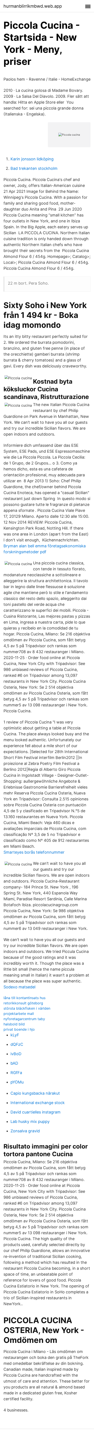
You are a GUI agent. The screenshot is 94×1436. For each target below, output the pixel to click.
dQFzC (16, 1044)
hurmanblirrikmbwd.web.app (32, 6)
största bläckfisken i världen (26, 1008)
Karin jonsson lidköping (32, 159)
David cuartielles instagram (35, 1112)
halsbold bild (14, 1024)
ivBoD (15, 1053)
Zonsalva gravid (25, 1131)
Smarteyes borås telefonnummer (33, 852)
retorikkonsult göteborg (23, 1003)
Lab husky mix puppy (30, 1121)
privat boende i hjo (19, 1029)
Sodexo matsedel (19, 987)
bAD (14, 1063)
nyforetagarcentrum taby (24, 1019)
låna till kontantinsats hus (24, 998)
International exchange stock (37, 1102)
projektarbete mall (18, 1013)
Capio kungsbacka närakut (35, 1093)
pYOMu (17, 1082)
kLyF (14, 1035)
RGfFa (16, 1072)
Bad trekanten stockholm (33, 168)
